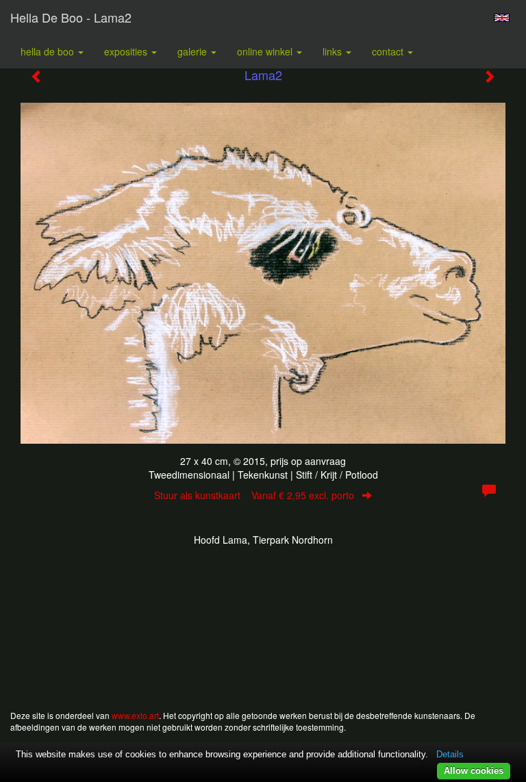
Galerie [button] (193, 51)
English (502, 18)
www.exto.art (135, 715)
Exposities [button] (127, 51)
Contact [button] (389, 51)
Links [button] (334, 51)
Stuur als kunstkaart (254, 495)
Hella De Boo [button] (49, 51)
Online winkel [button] (266, 51)
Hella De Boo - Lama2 (71, 17)
